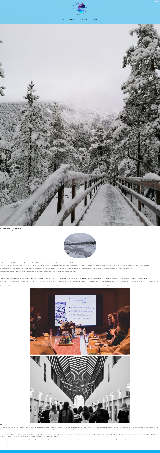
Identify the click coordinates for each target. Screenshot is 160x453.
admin (9, 231)
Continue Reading (5, 445)
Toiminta (83, 19)
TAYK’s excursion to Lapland (10, 228)
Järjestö (71, 19)
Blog (14, 231)
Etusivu (62, 19)
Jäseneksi (94, 19)
